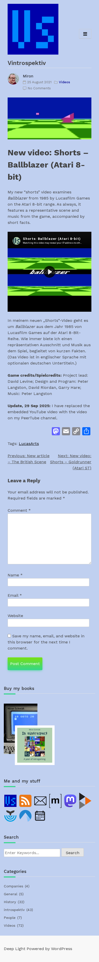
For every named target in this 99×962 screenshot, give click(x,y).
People (9, 918)
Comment (19, 510)
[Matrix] (55, 801)
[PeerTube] (85, 801)
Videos (64, 82)
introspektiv (14, 910)
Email (15, 595)
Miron (28, 76)
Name (15, 575)
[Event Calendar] (40, 816)
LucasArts (29, 443)
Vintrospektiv (27, 63)
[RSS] (25, 801)
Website (15, 615)
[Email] (40, 801)
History (10, 902)
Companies (13, 886)
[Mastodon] (70, 801)
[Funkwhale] (11, 816)
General (10, 894)
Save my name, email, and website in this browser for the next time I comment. (46, 642)
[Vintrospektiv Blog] (11, 801)
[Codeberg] (25, 816)
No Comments (39, 88)
